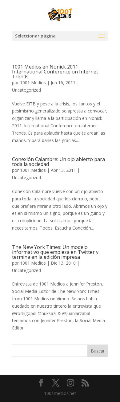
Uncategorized (26, 90)
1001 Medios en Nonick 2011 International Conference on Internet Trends (55, 71)
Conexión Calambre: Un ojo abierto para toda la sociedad (58, 162)
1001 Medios (33, 82)
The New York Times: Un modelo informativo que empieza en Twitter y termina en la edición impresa (55, 252)
